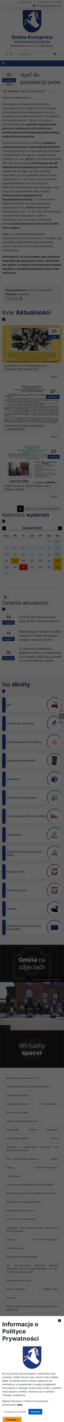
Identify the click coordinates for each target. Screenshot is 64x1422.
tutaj (19, 1404)
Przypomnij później (15, 1411)
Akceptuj (35, 1411)
